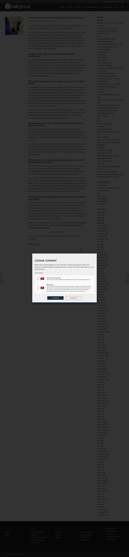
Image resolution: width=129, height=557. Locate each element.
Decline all (73, 298)
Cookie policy (39, 273)
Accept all (55, 298)
